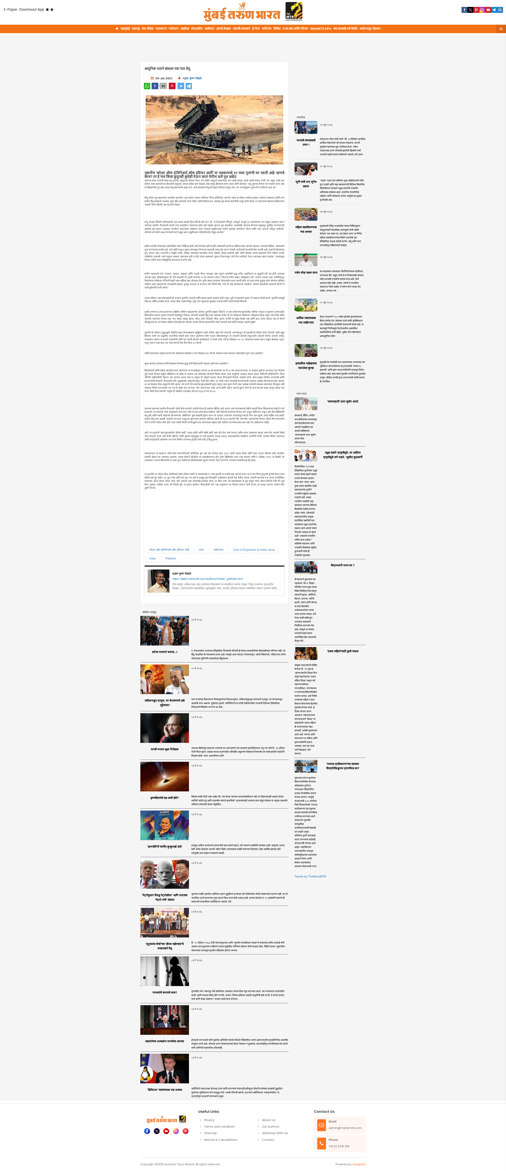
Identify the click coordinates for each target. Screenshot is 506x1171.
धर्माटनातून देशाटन (370, 28)
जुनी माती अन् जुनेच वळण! (305, 184)
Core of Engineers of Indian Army (254, 550)
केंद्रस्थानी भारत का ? (343, 565)
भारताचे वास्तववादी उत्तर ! (305, 142)
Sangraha (359, 1164)
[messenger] (488, 10)
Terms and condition (219, 1126)
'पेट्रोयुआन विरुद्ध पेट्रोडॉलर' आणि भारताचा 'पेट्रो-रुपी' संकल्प (164, 897)
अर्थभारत (209, 28)
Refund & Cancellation (220, 1140)
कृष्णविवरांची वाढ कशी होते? (164, 798)
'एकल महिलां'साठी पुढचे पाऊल (343, 651)
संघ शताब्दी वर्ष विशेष (345, 28)
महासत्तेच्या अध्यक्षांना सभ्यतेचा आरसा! (164, 1041)
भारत (201, 550)
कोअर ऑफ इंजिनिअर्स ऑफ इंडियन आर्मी (169, 550)
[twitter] (470, 10)
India (152, 558)
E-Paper (10, 9)
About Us (268, 1120)
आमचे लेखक (223, 28)
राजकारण (161, 28)
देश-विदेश (148, 28)
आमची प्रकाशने (241, 28)
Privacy (209, 1120)
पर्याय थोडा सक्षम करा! (306, 272)
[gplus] (482, 10)
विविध (277, 28)
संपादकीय (197, 28)
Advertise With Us (275, 1133)
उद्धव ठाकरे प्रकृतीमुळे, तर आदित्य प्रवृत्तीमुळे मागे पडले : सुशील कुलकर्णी (342, 455)
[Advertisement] (235, 46)
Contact (268, 1140)
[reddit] (500, 10)
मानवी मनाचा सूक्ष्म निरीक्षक (164, 749)
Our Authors (270, 1126)
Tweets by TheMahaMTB (310, 876)
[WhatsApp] (147, 86)
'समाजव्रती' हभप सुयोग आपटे (342, 401)
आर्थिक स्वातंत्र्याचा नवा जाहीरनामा (306, 320)
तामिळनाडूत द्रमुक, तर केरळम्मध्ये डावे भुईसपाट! (165, 703)
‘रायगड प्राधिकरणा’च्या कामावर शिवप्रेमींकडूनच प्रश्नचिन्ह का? (342, 766)
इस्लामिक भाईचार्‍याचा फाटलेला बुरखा (306, 365)
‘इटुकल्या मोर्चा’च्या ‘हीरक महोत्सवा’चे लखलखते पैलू (165, 946)
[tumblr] (494, 10)
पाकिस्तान (218, 550)
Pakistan (170, 558)
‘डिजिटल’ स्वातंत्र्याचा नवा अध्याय (164, 1090)
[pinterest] (476, 10)
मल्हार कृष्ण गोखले (192, 78)
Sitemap (210, 1133)
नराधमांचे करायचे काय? (164, 992)
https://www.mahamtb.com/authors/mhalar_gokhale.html (207, 579)
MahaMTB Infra (320, 28)
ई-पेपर (256, 28)
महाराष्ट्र (136, 28)
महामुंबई (125, 28)
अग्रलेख (184, 28)
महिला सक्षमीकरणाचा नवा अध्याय (306, 229)
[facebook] (464, 10)
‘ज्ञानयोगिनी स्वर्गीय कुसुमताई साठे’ (164, 846)
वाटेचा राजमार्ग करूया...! (164, 652)
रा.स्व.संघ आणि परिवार (295, 28)
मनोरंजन (267, 28)
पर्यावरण (173, 28)
